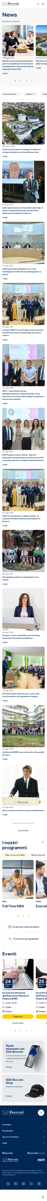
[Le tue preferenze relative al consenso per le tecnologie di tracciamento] (43, 1197)
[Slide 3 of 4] (26, 80)
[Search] (38, 4)
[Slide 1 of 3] (18, 916)
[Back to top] (41, 1112)
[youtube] (31, 1183)
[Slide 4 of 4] (31, 80)
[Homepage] (13, 1113)
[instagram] (39, 1183)
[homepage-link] (10, 4)
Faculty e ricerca (10, 1137)
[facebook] (8, 1183)
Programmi (7, 1131)
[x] (15, 1183)
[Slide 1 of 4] (15, 80)
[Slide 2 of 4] (20, 80)
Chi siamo (6, 1125)
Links (4, 1143)
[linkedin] (23, 1183)
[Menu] (43, 4)
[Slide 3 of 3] (29, 916)
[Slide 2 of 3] (23, 916)
